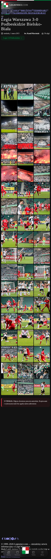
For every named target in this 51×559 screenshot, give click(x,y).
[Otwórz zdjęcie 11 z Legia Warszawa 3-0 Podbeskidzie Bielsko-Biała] (26, 141)
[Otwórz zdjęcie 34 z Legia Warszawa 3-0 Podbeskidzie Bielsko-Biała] (9, 272)
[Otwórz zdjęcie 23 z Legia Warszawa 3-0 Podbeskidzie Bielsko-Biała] (26, 207)
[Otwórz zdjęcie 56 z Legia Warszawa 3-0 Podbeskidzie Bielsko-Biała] (26, 387)
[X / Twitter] (5, 539)
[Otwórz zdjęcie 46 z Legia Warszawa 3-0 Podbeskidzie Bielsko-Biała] (9, 338)
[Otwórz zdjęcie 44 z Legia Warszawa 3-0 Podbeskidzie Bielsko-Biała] (26, 321)
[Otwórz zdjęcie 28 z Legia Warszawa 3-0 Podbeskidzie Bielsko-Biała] (9, 239)
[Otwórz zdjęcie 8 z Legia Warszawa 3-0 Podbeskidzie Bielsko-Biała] (26, 125)
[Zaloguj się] (2, 18)
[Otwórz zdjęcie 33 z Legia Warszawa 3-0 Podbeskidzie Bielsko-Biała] (42, 256)
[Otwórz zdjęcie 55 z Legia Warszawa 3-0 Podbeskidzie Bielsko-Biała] (9, 387)
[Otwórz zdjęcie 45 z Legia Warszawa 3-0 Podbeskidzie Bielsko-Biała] (42, 321)
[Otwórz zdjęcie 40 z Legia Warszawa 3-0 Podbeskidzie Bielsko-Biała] (9, 305)
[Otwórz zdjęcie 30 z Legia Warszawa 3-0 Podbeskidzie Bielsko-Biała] (42, 239)
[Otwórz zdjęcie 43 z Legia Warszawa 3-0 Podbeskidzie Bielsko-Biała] (9, 321)
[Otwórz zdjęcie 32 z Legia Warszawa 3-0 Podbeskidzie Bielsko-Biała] (26, 256)
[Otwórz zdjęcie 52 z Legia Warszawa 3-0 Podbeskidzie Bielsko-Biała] (9, 371)
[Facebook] (2, 539)
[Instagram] (10, 539)
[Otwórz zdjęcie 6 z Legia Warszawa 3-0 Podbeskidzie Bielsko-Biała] (42, 108)
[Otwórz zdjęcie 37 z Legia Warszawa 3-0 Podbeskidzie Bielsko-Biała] (9, 289)
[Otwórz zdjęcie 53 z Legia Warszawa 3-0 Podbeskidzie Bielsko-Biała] (26, 371)
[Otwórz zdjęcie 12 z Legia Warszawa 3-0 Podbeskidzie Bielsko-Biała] (42, 141)
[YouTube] (7, 539)
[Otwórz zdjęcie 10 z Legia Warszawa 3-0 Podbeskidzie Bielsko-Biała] (9, 141)
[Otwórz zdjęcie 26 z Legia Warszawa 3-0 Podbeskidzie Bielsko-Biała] (26, 223)
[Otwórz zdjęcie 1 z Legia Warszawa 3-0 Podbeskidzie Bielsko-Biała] (9, 92)
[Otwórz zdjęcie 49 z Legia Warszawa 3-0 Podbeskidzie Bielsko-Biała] (9, 354)
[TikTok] (15, 539)
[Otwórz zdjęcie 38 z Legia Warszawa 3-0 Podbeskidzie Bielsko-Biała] (26, 289)
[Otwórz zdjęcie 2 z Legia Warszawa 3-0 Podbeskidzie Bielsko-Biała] (26, 92)
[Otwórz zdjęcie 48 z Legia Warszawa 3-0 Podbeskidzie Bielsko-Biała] (42, 338)
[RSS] (17, 539)
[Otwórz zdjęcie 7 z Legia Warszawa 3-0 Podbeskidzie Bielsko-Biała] (9, 125)
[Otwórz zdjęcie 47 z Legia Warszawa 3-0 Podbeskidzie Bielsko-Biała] (26, 338)
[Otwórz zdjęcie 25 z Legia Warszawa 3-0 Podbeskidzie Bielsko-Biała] (9, 223)
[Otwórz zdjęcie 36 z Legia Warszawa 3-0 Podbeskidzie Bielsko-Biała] (42, 272)
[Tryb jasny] (2, 16)
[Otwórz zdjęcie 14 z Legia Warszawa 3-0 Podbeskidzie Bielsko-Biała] (26, 157)
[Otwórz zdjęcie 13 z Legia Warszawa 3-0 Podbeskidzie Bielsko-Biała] (9, 157)
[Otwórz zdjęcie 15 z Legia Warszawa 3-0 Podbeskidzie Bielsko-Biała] (42, 157)
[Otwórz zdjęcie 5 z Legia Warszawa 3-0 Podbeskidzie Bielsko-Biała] (26, 108)
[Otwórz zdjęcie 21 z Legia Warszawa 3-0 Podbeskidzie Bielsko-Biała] (42, 190)
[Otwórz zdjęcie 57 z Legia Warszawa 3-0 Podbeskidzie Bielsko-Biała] (42, 387)
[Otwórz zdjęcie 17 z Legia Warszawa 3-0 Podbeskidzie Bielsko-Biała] (26, 174)
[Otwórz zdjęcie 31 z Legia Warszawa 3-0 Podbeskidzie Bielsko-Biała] (9, 256)
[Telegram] (12, 539)
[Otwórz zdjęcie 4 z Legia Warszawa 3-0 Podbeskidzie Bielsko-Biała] (9, 108)
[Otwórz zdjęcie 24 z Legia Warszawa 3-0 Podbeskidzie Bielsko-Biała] (42, 207)
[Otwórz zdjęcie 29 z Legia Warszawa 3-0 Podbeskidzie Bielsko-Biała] (26, 239)
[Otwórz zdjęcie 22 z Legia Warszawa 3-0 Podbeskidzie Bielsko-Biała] (9, 207)
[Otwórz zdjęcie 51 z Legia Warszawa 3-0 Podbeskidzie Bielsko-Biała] (42, 354)
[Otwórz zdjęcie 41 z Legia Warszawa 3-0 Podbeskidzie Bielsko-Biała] (26, 305)
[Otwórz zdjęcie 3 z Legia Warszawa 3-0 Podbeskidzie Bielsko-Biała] (42, 92)
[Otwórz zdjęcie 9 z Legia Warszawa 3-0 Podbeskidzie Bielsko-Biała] (42, 125)
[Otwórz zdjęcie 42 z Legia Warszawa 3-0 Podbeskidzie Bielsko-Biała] (42, 305)
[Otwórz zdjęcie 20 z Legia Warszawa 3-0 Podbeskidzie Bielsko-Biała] (26, 190)
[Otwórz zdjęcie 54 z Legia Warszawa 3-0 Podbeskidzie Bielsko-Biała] (42, 371)
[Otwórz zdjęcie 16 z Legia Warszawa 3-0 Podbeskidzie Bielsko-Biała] (9, 174)
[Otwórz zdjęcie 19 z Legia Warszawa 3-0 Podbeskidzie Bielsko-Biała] (9, 190)
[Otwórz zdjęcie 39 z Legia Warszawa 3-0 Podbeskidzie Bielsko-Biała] (42, 289)
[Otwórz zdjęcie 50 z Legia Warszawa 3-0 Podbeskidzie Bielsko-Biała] (26, 354)
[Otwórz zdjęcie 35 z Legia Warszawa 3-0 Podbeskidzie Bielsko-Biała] (26, 272)
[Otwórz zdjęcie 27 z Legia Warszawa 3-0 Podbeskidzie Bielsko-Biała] (42, 223)
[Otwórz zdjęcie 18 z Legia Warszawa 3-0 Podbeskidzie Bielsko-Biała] (42, 174)
